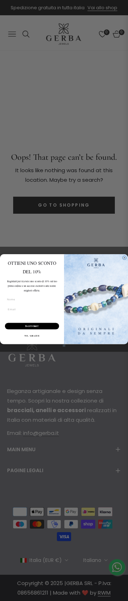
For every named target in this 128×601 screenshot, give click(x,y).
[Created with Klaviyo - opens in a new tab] (64, 345)
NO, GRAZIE (32, 335)
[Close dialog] (124, 258)
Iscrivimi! (32, 326)
